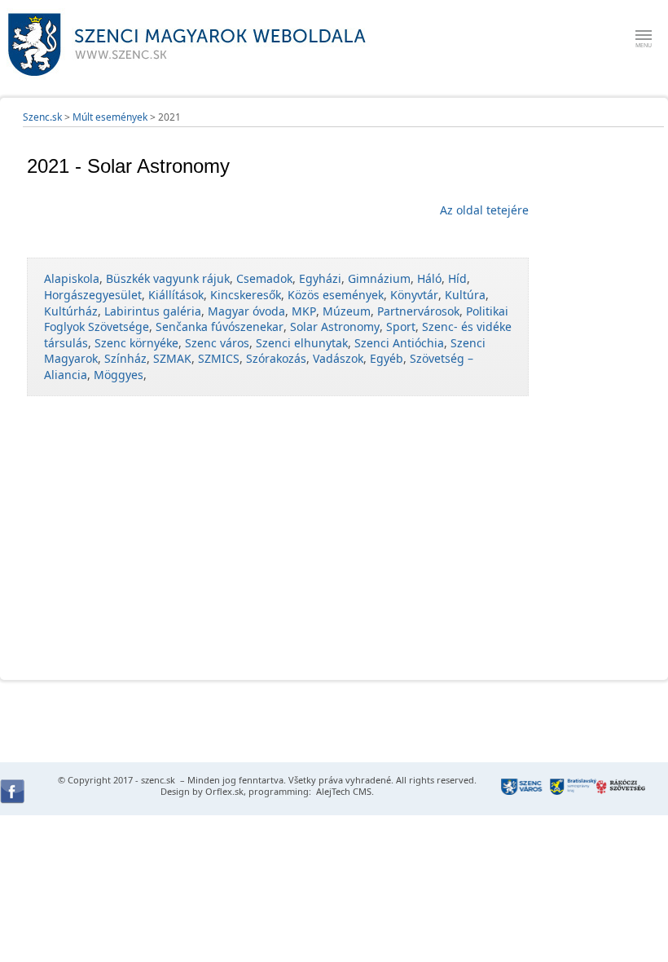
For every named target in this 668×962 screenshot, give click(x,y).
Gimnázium (379, 278)
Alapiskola (71, 278)
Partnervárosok (418, 311)
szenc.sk (158, 780)
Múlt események (110, 117)
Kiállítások (176, 294)
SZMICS (219, 358)
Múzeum (347, 311)
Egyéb (386, 358)
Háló (429, 278)
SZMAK (172, 358)
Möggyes (118, 374)
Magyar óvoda (246, 311)
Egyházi (320, 278)
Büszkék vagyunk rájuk (168, 278)
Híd (457, 278)
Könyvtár (414, 294)
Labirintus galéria (152, 311)
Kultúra (465, 294)
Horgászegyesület (93, 294)
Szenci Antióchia (399, 343)
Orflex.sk (224, 791)
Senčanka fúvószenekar (219, 326)
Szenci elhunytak (302, 343)
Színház (125, 358)
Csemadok (264, 278)
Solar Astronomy (335, 326)
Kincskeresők (245, 294)
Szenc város (217, 343)
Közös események (336, 294)
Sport (400, 326)
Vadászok (338, 358)
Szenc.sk (42, 117)
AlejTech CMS (342, 791)
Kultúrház (71, 311)
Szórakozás (276, 358)
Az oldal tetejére (484, 210)
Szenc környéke (136, 343)
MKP (304, 311)
